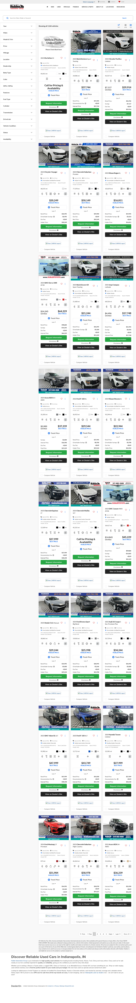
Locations (110, 7)
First (83, 934)
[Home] (47, 7)
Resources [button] (121, 7)
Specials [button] (67, 7)
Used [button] (59, 7)
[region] (86, 103)
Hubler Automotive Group (19, 961)
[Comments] (97, 80)
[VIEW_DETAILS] (54, 41)
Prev (90, 934)
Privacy (57, 986)
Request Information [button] (54, 103)
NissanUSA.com (69, 986)
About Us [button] (99, 7)
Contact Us (51, 986)
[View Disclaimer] (60, 79)
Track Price (55, 95)
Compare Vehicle (49, 136)
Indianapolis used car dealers (94, 972)
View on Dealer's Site (53, 111)
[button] (54, 107)
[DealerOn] (16, 986)
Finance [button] (76, 7)
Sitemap (62, 986)
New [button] (52, 7)
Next (111, 934)
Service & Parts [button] (87, 7)
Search (124, 18)
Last (117, 934)
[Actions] (65, 58)
